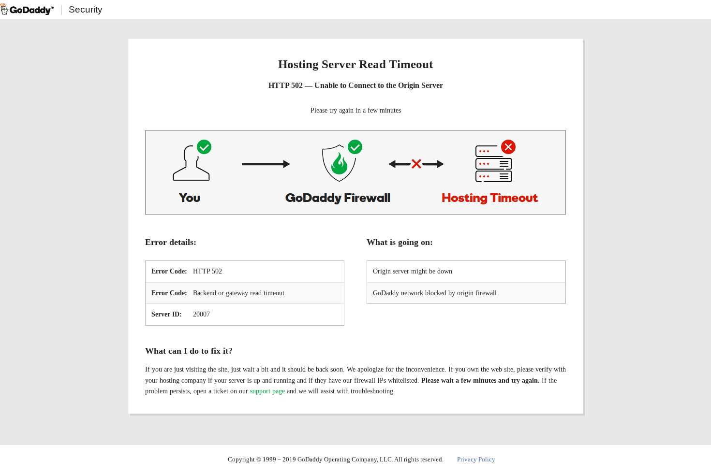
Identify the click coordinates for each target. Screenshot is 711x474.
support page (267, 391)
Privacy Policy (476, 459)
